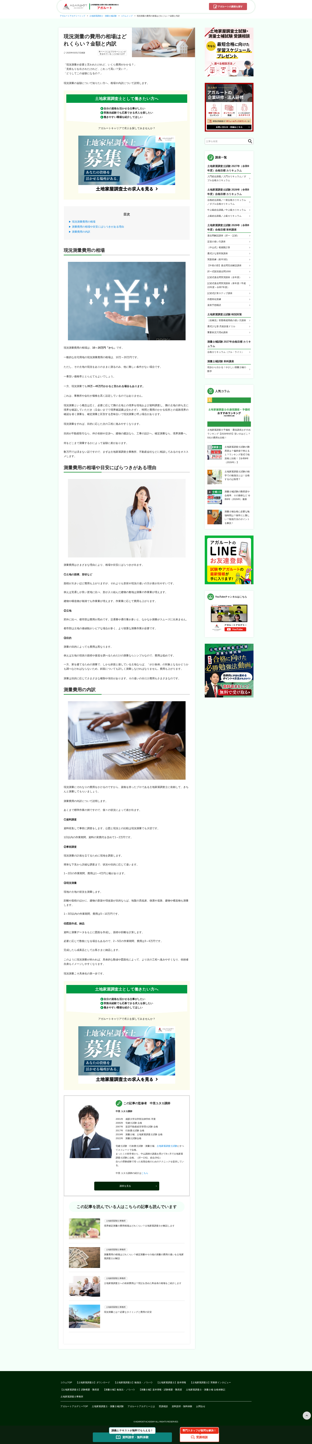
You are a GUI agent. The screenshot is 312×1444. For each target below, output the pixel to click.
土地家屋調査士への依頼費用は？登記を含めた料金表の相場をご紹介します (142, 1283)
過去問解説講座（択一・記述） (223, 235)
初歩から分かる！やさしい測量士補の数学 (226, 369)
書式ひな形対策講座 (217, 253)
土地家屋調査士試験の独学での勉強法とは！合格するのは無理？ (237, 475)
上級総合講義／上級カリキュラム (224, 216)
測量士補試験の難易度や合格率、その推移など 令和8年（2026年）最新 (237, 495)
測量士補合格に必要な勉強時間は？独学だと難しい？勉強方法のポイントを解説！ (237, 517)
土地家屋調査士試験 (167, 1146)
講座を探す (230, 6)
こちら (144, 1173)
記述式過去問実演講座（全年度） (224, 277)
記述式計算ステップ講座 (219, 293)
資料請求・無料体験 (182, 1406)
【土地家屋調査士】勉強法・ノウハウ (133, 1382)
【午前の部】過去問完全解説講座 (224, 265)
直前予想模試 (214, 305)
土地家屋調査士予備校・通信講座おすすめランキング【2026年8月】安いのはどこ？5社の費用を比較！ (229, 433)
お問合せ (200, 1406)
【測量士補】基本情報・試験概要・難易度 (160, 1389)
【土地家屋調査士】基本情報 (171, 1382)
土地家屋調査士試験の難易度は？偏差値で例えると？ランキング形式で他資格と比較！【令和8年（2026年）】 (237, 455)
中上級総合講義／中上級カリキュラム (226, 210)
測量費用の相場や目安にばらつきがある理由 (98, 226)
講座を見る (125, 1186)
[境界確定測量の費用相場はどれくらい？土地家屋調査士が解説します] (84, 1228)
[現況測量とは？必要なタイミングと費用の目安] (84, 1316)
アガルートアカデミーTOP (74, 1406)
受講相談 (163, 1406)
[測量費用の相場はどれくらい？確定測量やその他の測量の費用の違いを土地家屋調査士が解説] (84, 1257)
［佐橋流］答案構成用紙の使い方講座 (226, 320)
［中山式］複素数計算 (218, 247)
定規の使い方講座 (216, 241)
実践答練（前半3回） (218, 259)
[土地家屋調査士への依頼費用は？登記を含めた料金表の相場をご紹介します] (84, 1286)
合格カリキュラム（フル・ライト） (225, 352)
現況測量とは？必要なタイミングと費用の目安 (128, 1312)
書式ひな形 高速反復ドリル (221, 326)
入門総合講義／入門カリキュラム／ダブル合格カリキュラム (226, 178)
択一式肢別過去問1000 (219, 271)
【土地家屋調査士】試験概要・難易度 (79, 1389)
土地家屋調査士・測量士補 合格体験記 (205, 1389)
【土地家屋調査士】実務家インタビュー (210, 1382)
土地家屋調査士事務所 (71, 1396)
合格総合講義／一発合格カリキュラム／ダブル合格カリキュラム (226, 202)
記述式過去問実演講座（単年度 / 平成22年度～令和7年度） (226, 285)
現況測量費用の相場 (83, 221)
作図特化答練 (214, 299)
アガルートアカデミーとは (141, 1406)
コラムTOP (66, 1382)
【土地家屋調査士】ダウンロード (93, 1382)
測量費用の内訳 (81, 231)
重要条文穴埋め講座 (217, 332)
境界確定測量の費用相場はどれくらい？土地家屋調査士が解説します (139, 1225)
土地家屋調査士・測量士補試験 (108, 1406)
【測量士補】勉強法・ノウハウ (119, 1389)
